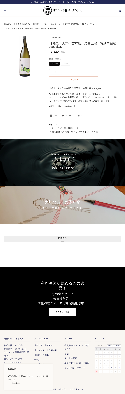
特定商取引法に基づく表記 (76, 363)
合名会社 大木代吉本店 (62, 131)
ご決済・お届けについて (62, 168)
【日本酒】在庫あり (43, 345)
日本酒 (94, 131)
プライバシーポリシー (74, 368)
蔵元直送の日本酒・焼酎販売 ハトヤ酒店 (58, 389)
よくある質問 (70, 358)
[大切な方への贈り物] (62, 205)
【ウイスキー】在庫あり (45, 350)
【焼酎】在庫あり (42, 355)
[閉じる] (49, 368)
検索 (66, 353)
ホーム (37, 359)
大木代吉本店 (55, 37)
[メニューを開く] (7, 10)
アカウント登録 (62, 312)
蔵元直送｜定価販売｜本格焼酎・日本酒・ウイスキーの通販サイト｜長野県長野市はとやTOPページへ (49, 24)
